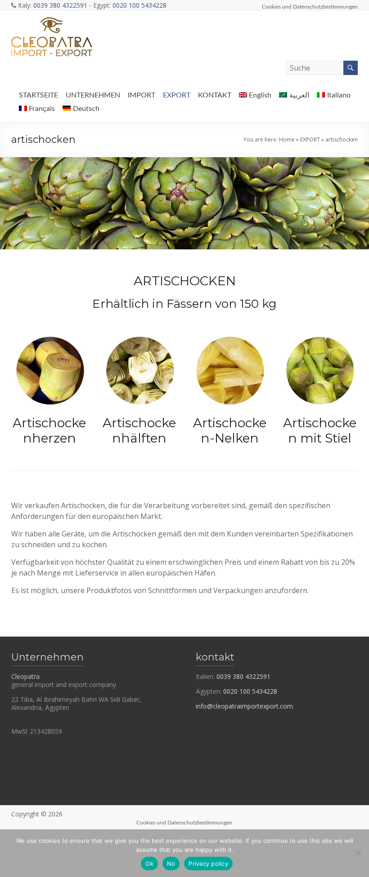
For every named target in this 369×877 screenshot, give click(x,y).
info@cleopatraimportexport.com (244, 706)
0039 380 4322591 (60, 5)
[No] (357, 853)
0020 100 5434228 (139, 5)
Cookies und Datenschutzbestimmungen (310, 6)
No (171, 863)
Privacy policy (208, 863)
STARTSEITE (38, 95)
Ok (149, 863)
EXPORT (176, 95)
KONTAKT (214, 95)
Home (287, 139)
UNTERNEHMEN (93, 95)
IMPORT (141, 95)
